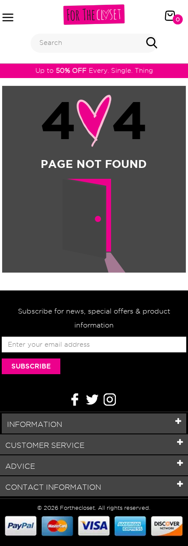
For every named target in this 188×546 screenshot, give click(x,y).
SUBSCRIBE (31, 366)
